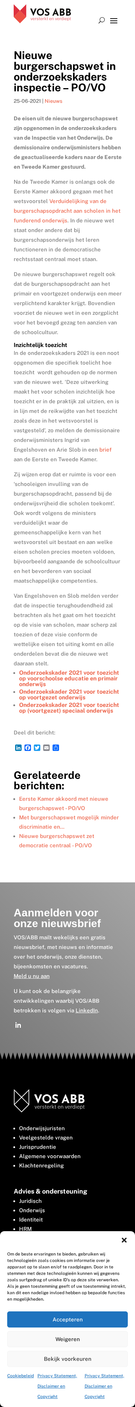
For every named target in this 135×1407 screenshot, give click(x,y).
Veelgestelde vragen (46, 1137)
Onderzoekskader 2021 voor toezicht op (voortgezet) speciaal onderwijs (69, 708)
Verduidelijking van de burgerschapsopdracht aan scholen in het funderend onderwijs (67, 210)
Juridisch (30, 1201)
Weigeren (67, 1339)
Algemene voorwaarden (50, 1156)
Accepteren (68, 1319)
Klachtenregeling (41, 1165)
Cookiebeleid (20, 1375)
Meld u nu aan (32, 976)
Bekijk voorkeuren (67, 1359)
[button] (124, 1240)
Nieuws (53, 101)
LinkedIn (87, 1010)
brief (105, 450)
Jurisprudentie (37, 1147)
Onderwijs (32, 1210)
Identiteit (31, 1219)
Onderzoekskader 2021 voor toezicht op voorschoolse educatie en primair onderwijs (69, 678)
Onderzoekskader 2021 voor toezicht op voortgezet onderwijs (69, 694)
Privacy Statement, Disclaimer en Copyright (57, 1386)
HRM (25, 1229)
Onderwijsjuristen (42, 1128)
